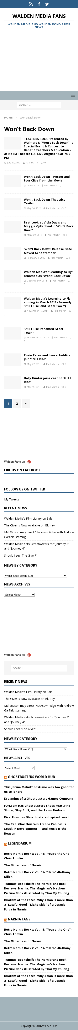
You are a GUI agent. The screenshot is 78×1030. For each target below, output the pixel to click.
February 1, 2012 (36, 257)
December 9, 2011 (37, 280)
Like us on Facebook (22, 470)
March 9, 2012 (34, 234)
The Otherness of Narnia (23, 865)
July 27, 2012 (13, 162)
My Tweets (11, 499)
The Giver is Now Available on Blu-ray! (29, 525)
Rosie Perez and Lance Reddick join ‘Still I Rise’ (47, 357)
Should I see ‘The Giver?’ (20, 555)
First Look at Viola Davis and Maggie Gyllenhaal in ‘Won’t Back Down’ (49, 226)
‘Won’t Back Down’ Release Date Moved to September (48, 251)
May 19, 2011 (34, 386)
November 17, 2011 (37, 310)
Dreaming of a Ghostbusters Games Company (38, 798)
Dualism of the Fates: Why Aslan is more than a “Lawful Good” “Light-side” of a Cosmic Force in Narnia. (38, 904)
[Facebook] (39, 4)
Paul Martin (32, 162)
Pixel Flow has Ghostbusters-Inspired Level (36, 817)
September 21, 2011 (38, 337)
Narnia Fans (19, 919)
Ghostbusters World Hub (31, 776)
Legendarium (20, 843)
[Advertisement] (39, 61)
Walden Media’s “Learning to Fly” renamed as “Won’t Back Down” (48, 274)
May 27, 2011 (34, 364)
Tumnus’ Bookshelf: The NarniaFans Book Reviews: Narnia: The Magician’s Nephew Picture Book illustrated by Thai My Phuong (36, 888)
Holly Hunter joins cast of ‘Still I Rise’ (47, 380)
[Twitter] (47, 4)
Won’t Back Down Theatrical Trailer (45, 201)
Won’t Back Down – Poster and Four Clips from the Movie (47, 178)
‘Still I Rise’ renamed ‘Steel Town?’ (43, 331)
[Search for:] (39, 105)
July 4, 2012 (33, 185)
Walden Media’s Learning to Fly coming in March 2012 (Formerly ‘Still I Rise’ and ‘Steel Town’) (48, 302)
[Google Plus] (31, 4)
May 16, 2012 (34, 208)
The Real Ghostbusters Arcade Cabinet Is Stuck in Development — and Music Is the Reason (35, 828)
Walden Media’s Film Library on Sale (28, 518)
